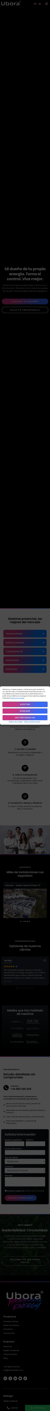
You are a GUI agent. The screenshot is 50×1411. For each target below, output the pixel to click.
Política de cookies (16, 722)
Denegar (25, 711)
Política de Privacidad (32, 722)
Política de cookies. (17, 698)
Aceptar (25, 704)
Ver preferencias (25, 717)
